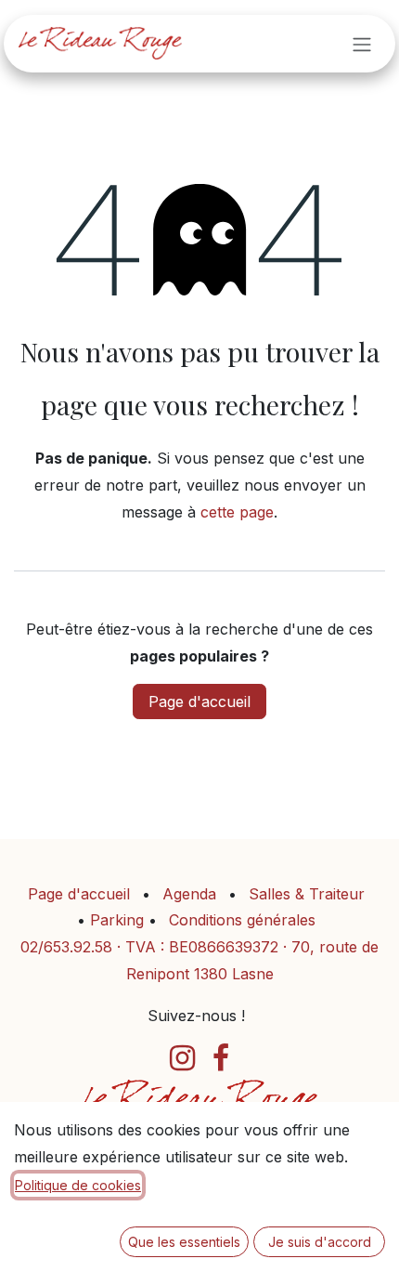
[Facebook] (221, 1058)
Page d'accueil (199, 701)
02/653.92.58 (66, 947)
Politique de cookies (78, 1185)
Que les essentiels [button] (184, 1242)
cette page (237, 512)
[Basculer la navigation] (361, 43)
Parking (119, 920)
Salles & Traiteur (307, 894)
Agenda (189, 894)
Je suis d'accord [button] (319, 1242)
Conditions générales (242, 920)
